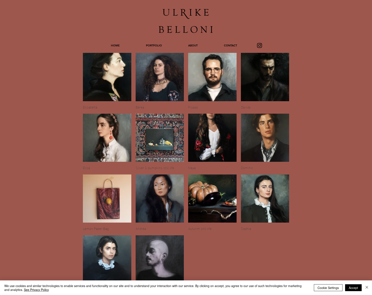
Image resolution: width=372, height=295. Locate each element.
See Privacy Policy (36, 289)
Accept (353, 288)
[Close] (366, 288)
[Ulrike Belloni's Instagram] (259, 45)
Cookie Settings (328, 288)
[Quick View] (107, 77)
